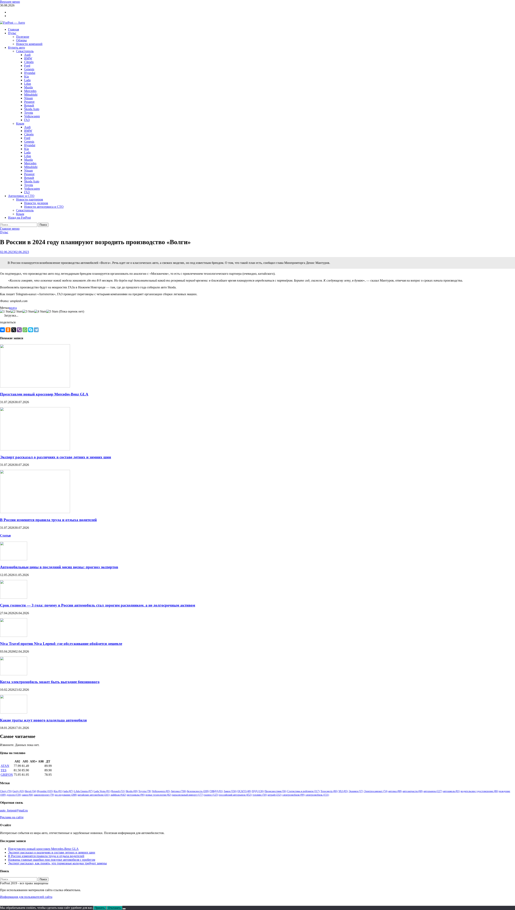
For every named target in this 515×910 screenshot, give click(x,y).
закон (27, 794)
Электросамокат (375, 791)
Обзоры (21, 40)
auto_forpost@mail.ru (14, 810)
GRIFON (7, 774)
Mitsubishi (30, 94)
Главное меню (10, 228)
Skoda (132, 791)
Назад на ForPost (19, 217)
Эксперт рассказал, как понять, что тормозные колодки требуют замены (57, 863)
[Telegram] (36, 329)
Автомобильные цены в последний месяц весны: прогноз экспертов (59, 567)
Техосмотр (329, 791)
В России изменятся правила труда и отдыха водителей (48, 520)
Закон (230, 791)
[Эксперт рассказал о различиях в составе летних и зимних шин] (35, 449)
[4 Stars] (40, 311)
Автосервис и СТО (21, 196)
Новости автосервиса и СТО (44, 206)
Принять (100, 907)
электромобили (293, 794)
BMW (28, 58)
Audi (27, 54)
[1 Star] (5, 311)
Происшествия (275, 791)
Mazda (28, 87)
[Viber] (19, 329)
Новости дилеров (36, 203)
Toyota (28, 112)
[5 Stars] (52, 311)
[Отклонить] (124, 908)
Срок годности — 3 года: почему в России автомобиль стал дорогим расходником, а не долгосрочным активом (97, 605)
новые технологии (158, 794)
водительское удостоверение (479, 791)
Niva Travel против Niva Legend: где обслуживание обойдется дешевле (61, 644)
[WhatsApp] (25, 329)
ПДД (258, 791)
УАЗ (343, 791)
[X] (13, 329)
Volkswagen (32, 116)
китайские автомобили (94, 794)
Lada (27, 80)
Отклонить (114, 907)
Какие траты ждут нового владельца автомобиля (43, 720)
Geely (18, 791)
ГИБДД (216, 791)
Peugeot (29, 102)
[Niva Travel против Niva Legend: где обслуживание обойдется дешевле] (13, 635)
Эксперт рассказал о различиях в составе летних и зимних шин (55, 457)
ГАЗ (27, 120)
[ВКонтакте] (2, 329)
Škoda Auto (31, 109)
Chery (6, 791)
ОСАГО (244, 791)
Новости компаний (29, 44)
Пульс (12, 33)
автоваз (395, 791)
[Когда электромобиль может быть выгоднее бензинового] (13, 674)
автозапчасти (413, 791)
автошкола (451, 791)
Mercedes (30, 91)
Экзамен (356, 791)
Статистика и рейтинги (303, 791)
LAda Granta (83, 791)
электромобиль (317, 794)
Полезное (22, 36)
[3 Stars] (28, 311)
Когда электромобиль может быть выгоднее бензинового (50, 682)
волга (13, 307)
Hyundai (29, 73)
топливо (259, 794)
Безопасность (198, 791)
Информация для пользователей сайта (26, 897)
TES (3, 770)
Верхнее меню (10, 1)
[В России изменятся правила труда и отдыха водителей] (35, 512)
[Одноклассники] (8, 329)
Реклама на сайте (12, 817)
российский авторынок (235, 794)
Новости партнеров (29, 199)
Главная (13, 29)
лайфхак (118, 794)
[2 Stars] (17, 311)
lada (68, 791)
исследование (66, 794)
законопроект (44, 794)
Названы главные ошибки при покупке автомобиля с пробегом (51, 859)
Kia (26, 76)
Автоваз (178, 791)
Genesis (29, 69)
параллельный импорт (187, 794)
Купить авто (16, 47)
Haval (30, 791)
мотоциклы (136, 794)
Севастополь (25, 51)
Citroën (29, 62)
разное (211, 794)
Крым (20, 123)
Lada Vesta (102, 791)
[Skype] (30, 329)
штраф (274, 794)
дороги (14, 794)
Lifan (27, 83)
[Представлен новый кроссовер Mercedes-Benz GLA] (35, 386)
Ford (27, 65)
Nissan (28, 98)
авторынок (432, 791)
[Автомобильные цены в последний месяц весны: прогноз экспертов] (13, 559)
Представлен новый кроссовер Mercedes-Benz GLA (44, 394)
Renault (29, 105)
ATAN (5, 766)
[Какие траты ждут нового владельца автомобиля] (13, 712)
